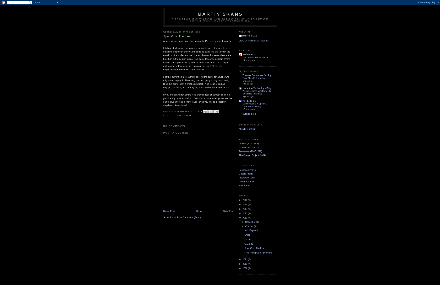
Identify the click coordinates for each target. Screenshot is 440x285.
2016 (245, 200)
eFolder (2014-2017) (249, 143)
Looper (247, 239)
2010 (245, 264)
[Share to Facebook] (214, 111)
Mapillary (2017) (247, 129)
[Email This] (204, 111)
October (249, 226)
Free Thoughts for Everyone (258, 252)
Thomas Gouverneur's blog (257, 75)
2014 (245, 209)
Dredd (247, 235)
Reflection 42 (249, 54)
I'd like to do (249, 101)
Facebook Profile (247, 170)
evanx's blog (249, 114)
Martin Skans (220, 14)
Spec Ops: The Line (254, 248)
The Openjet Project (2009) (252, 155)
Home (199, 211)
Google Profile (246, 173)
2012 (245, 218)
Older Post (228, 211)
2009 (245, 268)
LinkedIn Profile (246, 181)
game (179, 115)
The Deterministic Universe (255, 57)
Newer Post (169, 211)
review (187, 115)
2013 (245, 213)
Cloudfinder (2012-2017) (250, 147)
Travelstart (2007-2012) (250, 151)
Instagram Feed (247, 177)
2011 (245, 259)
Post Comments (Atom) (189, 217)
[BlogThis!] (207, 111)
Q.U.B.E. (249, 243)
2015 (245, 204)
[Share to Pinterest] (217, 111)
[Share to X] (211, 111)
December (250, 222)
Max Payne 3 (251, 230)
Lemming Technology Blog (257, 88)
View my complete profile (254, 41)
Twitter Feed (245, 185)
